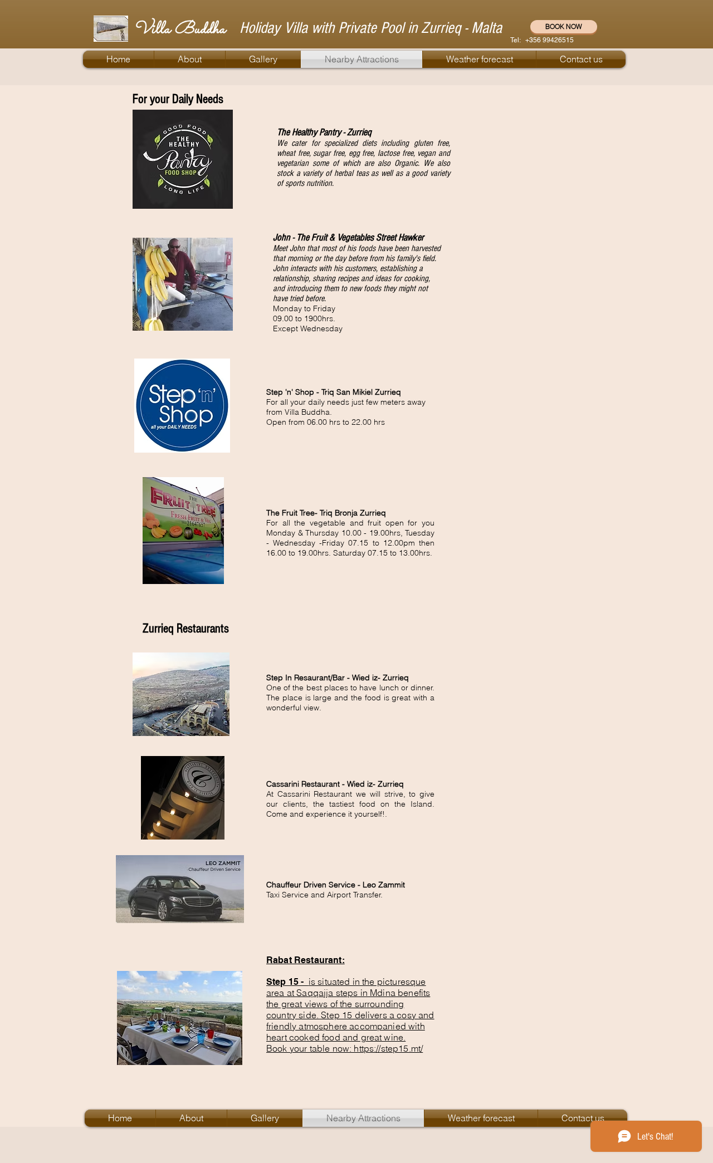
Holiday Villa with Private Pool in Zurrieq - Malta (371, 28)
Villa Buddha (180, 29)
